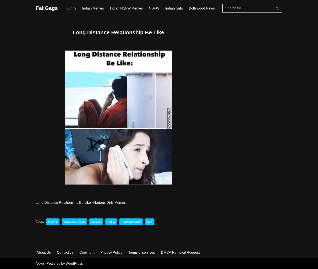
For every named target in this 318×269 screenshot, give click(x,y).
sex (149, 221)
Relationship (131, 221)
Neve (40, 263)
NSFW (154, 8)
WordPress (74, 263)
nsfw (111, 221)
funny (52, 221)
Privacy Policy (111, 252)
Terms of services (141, 252)
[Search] (277, 8)
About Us (44, 252)
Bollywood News (202, 8)
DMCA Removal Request (180, 252)
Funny (71, 8)
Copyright (86, 252)
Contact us (65, 252)
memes (96, 221)
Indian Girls (174, 8)
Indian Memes (93, 8)
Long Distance (74, 221)
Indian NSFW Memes (126, 8)
